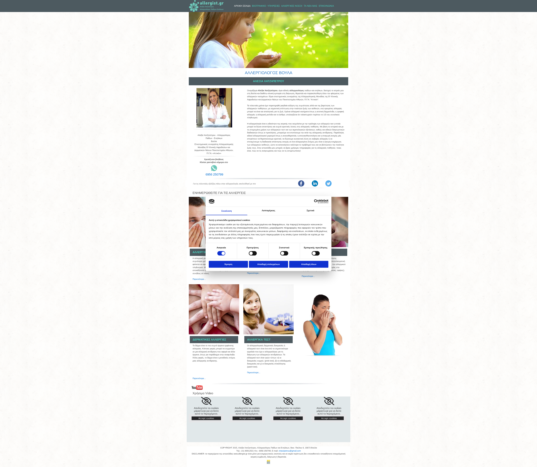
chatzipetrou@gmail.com (290, 451)
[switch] (253, 253)
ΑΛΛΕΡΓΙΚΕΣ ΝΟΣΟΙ (291, 6)
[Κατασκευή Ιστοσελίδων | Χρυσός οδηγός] (268, 462)
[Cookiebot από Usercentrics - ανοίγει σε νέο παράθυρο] (316, 201)
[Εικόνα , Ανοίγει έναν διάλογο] (214, 309)
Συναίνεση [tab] (226, 211)
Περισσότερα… (199, 279)
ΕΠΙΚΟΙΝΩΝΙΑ (326, 6)
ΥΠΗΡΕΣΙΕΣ (274, 6)
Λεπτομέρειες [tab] (268, 210)
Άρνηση (228, 264)
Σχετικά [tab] (310, 210)
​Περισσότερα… (253, 273)
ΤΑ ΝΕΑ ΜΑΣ (310, 6)
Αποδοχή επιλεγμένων (268, 264)
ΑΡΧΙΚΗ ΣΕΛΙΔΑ (242, 6)
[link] (206, 401)
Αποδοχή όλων (308, 264)
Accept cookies (206, 418)
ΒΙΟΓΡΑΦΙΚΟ (259, 6)
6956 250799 (214, 174)
